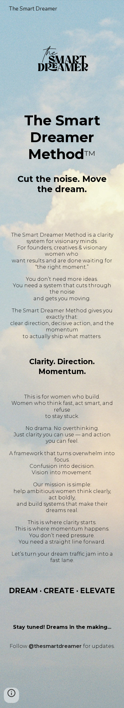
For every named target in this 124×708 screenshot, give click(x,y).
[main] (62, 135)
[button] (11, 695)
